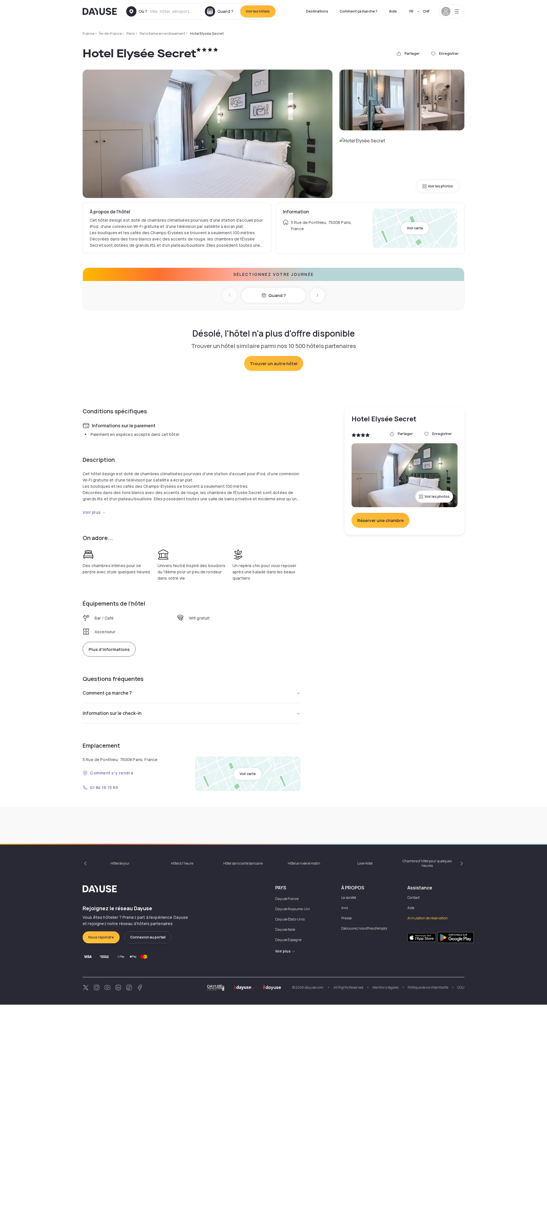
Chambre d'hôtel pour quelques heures (427, 863)
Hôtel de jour (120, 863)
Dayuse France (287, 898)
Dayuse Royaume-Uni (292, 909)
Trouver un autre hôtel (273, 364)
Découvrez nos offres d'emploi (364, 928)
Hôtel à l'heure (182, 863)
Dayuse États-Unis (290, 919)
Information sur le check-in (112, 713)
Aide (393, 11)
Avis (344, 907)
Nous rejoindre (101, 937)
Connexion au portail (148, 937)
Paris (130, 33)
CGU (460, 987)
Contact (413, 897)
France (88, 33)
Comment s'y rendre (111, 773)
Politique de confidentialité (428, 987)
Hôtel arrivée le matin (304, 863)
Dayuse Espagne (288, 939)
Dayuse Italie (285, 929)
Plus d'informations (109, 649)
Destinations (317, 11)
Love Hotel (365, 863)
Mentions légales (385, 987)
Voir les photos (440, 186)
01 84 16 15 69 (104, 787)
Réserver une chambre (380, 520)
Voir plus (92, 512)
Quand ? (277, 295)
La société (348, 897)
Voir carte (415, 228)
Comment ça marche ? (358, 11)
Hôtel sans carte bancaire (243, 863)
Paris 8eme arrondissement (162, 33)
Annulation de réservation (427, 918)
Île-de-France (110, 33)
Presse (346, 918)
